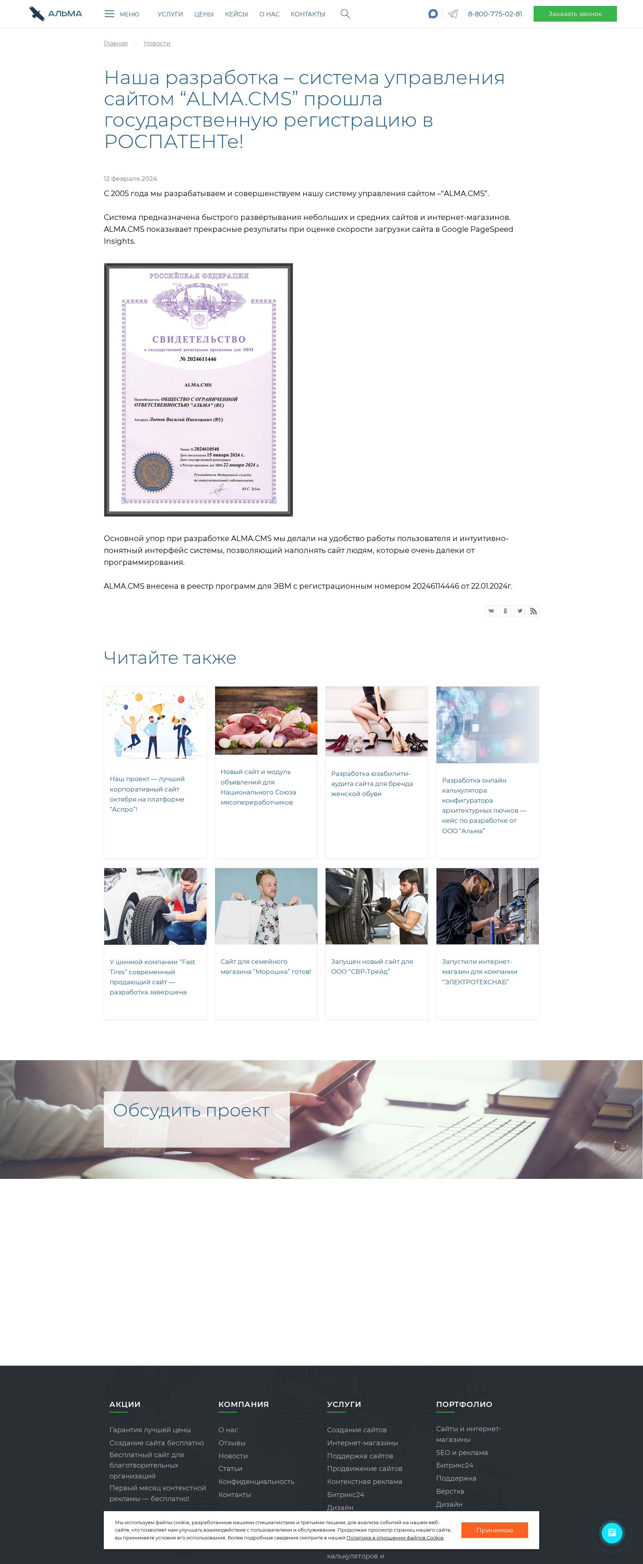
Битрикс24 (345, 1495)
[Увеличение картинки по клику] (198, 390)
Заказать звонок (575, 13)
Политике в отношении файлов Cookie (395, 1538)
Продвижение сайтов (365, 1469)
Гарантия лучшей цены (150, 1430)
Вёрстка (450, 1491)
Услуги (170, 14)
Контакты (308, 14)
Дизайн (340, 1508)
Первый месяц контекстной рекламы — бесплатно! (157, 1493)
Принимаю (494, 1530)
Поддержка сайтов (360, 1456)
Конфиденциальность (256, 1482)
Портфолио (464, 1404)
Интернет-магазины (362, 1443)
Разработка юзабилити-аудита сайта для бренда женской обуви (372, 783)
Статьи (230, 1469)
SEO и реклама (462, 1453)
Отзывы (232, 1443)
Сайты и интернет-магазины (469, 1434)
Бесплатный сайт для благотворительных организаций (146, 1466)
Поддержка (456, 1478)
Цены (204, 14)
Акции (125, 1404)
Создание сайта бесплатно (156, 1443)
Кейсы (236, 14)
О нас (269, 14)
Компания (243, 1404)
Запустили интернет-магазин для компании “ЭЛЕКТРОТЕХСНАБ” (480, 971)
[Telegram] (453, 14)
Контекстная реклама (365, 1482)
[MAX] (433, 14)
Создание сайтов (357, 1430)
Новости (233, 1456)
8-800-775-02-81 (495, 14)
